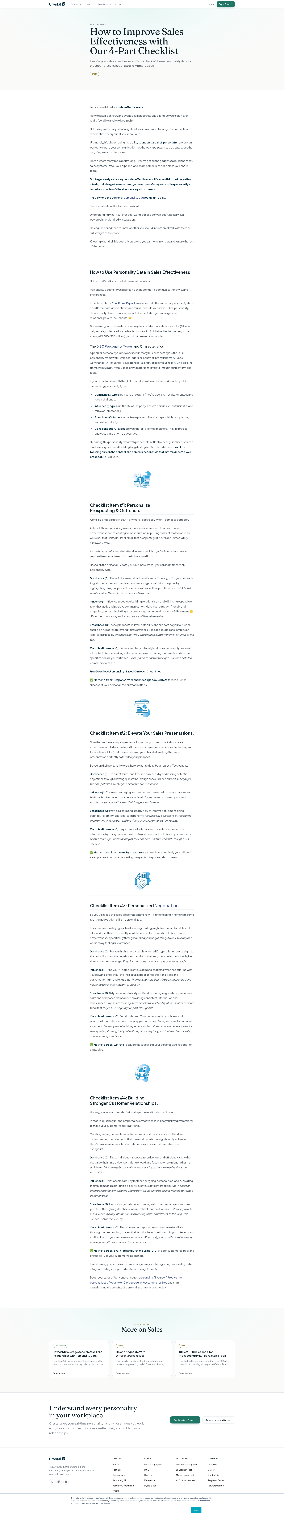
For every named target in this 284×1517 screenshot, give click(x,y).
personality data (134, 197)
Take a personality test (218, 1420)
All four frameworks (185, 1480)
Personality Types (153, 1464)
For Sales (117, 1469)
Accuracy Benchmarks (123, 1485)
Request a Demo (216, 1480)
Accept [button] (196, 1510)
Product (75, 4)
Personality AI (119, 1480)
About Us (212, 1464)
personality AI (147, 1277)
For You (116, 1464)
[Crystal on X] (51, 1482)
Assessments (119, 1475)
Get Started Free (183, 1420)
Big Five (148, 1475)
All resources (99, 24)
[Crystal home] (57, 4)
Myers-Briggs (151, 1485)
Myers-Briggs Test (185, 1475)
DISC (146, 1469)
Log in (211, 4)
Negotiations (167, 905)
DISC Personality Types (114, 346)
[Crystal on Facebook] (66, 1482)
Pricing (118, 4)
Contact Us (213, 1475)
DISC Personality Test (186, 1464)
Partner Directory (216, 1485)
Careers (212, 1469)
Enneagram (149, 1480)
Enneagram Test (184, 1469)
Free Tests (103, 4)
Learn (88, 4)
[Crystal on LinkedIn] (59, 1482)
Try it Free (224, 4)
